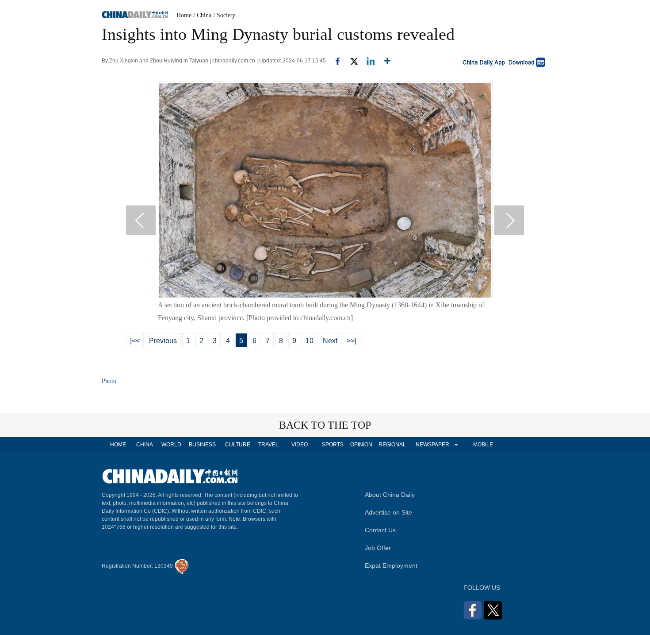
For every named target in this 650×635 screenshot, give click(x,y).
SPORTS (333, 444)
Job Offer (378, 547)
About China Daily (390, 494)
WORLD (171, 444)
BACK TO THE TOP (325, 425)
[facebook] (334, 61)
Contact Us (380, 530)
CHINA (144, 444)
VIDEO (299, 444)
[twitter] (350, 61)
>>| (351, 341)
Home (183, 15)
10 (310, 341)
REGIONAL (392, 444)
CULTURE (237, 444)
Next (330, 341)
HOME (118, 444)
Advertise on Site (388, 512)
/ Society (224, 15)
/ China (202, 15)
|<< (135, 341)
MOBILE (483, 444)
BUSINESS (202, 444)
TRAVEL (268, 444)
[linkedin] (367, 61)
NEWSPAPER (432, 444)
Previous (163, 341)
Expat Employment (391, 565)
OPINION (361, 444)
